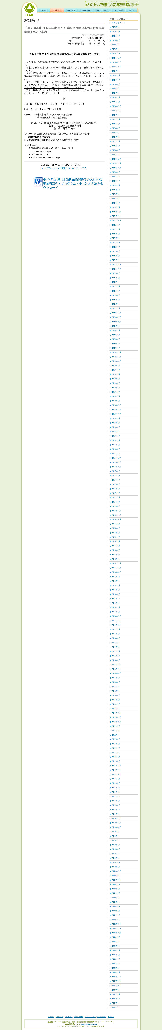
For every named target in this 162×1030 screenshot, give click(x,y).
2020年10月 (116, 322)
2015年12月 (116, 563)
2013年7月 (116, 687)
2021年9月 (116, 273)
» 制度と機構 (78, 1017)
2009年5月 (116, 902)
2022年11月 (116, 216)
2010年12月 (116, 819)
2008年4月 (116, 959)
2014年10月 (116, 625)
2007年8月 (116, 994)
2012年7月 (116, 735)
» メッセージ (101, 1017)
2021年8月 (116, 278)
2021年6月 (116, 286)
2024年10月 (116, 115)
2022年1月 (116, 260)
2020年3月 (116, 339)
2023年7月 (116, 181)
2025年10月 (116, 67)
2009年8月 (116, 889)
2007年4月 (116, 1003)
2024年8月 (116, 124)
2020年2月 (116, 344)
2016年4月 (116, 546)
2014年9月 (116, 629)
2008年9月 (116, 937)
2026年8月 (116, 27)
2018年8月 (116, 423)
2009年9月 (116, 885)
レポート (70, 10)
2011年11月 (116, 770)
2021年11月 (116, 265)
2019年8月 (116, 370)
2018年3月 (116, 445)
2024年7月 (116, 128)
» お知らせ (59, 1017)
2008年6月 (116, 950)
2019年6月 (116, 379)
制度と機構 (85, 10)
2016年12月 (116, 511)
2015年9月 (116, 577)
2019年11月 (116, 357)
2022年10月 (116, 221)
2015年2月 (116, 607)
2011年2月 (116, 810)
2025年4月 (116, 89)
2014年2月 (116, 656)
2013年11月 (116, 669)
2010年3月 (116, 858)
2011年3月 (116, 805)
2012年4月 (116, 748)
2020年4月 (116, 335)
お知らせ (57, 10)
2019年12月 (116, 352)
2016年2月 (116, 555)
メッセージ (117, 10)
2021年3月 (116, 300)
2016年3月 (116, 550)
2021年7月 (116, 282)
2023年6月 (116, 185)
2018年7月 (116, 427)
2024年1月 (116, 155)
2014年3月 (116, 651)
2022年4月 (116, 247)
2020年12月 (116, 313)
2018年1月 (116, 454)
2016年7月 (116, 533)
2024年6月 (116, 133)
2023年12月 (116, 159)
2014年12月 (116, 616)
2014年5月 (116, 643)
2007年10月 (116, 986)
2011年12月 (116, 766)
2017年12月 (116, 458)
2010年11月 (116, 823)
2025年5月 (116, 84)
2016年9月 (116, 524)
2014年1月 (116, 660)
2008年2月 (116, 968)
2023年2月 (116, 203)
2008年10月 (116, 933)
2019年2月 (116, 396)
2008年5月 (116, 955)
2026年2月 (116, 49)
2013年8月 (116, 682)
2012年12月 (116, 713)
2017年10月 (116, 467)
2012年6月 (116, 739)
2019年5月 (116, 383)
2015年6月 (116, 590)
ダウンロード (101, 10)
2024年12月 (116, 106)
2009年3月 (116, 911)
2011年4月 (116, 801)
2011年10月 (116, 775)
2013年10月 (116, 673)
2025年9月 (116, 71)
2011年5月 (116, 797)
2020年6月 (116, 330)
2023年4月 (116, 194)
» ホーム (51, 1017)
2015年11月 (116, 568)
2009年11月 (116, 876)
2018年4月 (116, 440)
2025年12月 (116, 58)
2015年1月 (116, 612)
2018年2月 (116, 449)
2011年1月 (116, 814)
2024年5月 (116, 137)
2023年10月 (116, 168)
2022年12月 (116, 212)
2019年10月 (116, 361)
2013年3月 (116, 704)
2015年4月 (116, 599)
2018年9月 (116, 418)
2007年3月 (116, 1008)
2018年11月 (116, 410)
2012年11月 (116, 717)
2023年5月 (116, 190)
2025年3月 (116, 93)
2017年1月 (116, 506)
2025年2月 (116, 97)
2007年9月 (116, 990)
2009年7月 (116, 893)
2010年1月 (116, 867)
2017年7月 (116, 480)
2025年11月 (116, 62)
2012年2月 (116, 757)
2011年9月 (116, 779)
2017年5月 (116, 489)
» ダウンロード (90, 1017)
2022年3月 (116, 251)
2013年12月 (116, 665)
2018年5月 (116, 436)
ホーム (43, 10)
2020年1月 (116, 348)
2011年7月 (116, 788)
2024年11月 (116, 111)
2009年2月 (116, 915)
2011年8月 (116, 783)
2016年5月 (116, 541)
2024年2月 (116, 150)
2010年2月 (116, 863)
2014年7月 (116, 634)
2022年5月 (116, 243)
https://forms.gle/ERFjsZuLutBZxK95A (64, 168)
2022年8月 (116, 229)
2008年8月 (116, 942)
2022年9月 (116, 225)
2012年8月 (116, 731)
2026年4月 (116, 45)
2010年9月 (116, 832)
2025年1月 (116, 102)
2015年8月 (116, 581)
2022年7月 (116, 234)
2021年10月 (116, 269)
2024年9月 (116, 119)
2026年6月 (116, 36)
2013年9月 (116, 678)
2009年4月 (116, 907)
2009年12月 (116, 871)
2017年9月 (116, 471)
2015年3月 (116, 603)
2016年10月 (116, 519)
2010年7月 (116, 841)
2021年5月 (116, 291)
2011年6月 (116, 792)
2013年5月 (116, 695)
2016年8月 (116, 528)
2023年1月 (116, 207)
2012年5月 (116, 744)
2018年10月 (116, 414)
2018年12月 (116, 405)
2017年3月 (116, 497)
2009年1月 (116, 920)
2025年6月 (116, 80)
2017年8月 (116, 476)
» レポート (69, 1017)
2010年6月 (116, 845)
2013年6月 (116, 691)
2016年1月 (116, 559)
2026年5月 (116, 40)
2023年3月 (116, 199)
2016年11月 (116, 515)
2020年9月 (116, 326)
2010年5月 (116, 849)
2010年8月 (116, 836)
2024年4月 (116, 141)
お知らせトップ (118, 23)
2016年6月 (116, 537)
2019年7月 (116, 374)
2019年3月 (116, 392)
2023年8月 (116, 177)
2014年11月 (116, 621)
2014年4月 (116, 647)
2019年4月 (116, 388)
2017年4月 (116, 493)
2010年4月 (116, 854)
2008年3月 (116, 964)
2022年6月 (116, 238)
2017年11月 (116, 462)
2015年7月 (116, 585)
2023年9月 (116, 172)
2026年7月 (116, 32)
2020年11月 (116, 317)
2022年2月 (116, 256)
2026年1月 (116, 54)
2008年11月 (116, 929)
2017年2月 (116, 502)
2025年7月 (116, 75)
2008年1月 (116, 972)
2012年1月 (116, 761)
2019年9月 (116, 366)
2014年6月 (116, 638)
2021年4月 (116, 295)
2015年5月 (116, 594)
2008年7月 (116, 946)
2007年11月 (116, 981)
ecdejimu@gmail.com (88, 1024)
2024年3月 (116, 146)
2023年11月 (116, 163)
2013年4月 (116, 700)
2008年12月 (116, 924)
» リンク (111, 1017)
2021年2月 (116, 304)
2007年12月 (116, 977)
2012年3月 (116, 753)
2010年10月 (116, 827)
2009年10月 (116, 880)
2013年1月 (116, 709)
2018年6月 (116, 432)
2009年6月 (116, 898)
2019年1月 (116, 401)
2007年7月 (116, 999)
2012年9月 (116, 726)
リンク (131, 10)
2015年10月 (116, 572)
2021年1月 (116, 308)
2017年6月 (116, 484)
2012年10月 (116, 722)
